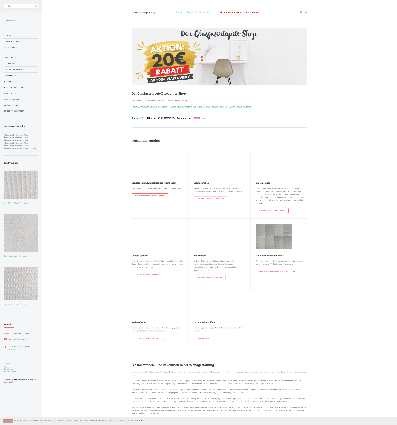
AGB (5, 366)
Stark (222, 106)
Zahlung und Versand (14, 69)
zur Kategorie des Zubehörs (148, 338)
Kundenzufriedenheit (14, 111)
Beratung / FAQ (10, 93)
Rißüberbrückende (243, 106)
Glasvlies (172, 106)
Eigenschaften (11, 58)
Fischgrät (153, 106)
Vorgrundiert (163, 106)
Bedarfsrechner (11, 99)
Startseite (9, 35)
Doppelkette (187, 106)
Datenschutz (9, 369)
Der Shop (143, 12)
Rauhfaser (215, 106)
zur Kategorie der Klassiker (272, 211)
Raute (179, 106)
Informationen (11, 81)
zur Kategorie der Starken (147, 274)
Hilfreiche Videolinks (14, 87)
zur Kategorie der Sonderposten (150, 196)
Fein (226, 106)
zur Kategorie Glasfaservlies (210, 199)
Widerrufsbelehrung (11, 371)
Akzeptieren (8, 421)
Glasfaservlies (143, 106)
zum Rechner (203, 338)
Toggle (47, 6)
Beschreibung (10, 63)
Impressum (8, 363)
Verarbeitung (10, 75)
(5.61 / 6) (20, 137)
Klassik (134, 106)
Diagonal (206, 106)
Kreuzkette (197, 106)
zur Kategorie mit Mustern (209, 277)
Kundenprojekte (11, 105)
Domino (232, 106)
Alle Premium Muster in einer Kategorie (278, 271)
